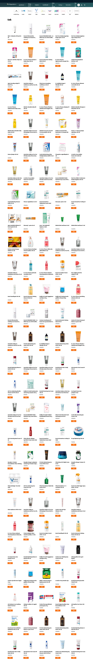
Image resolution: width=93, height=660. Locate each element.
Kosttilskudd (45, 5)
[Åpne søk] (78, 5)
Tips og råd (75, 5)
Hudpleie (37, 5)
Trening (60, 5)
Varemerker (68, 5)
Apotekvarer (21, 5)
